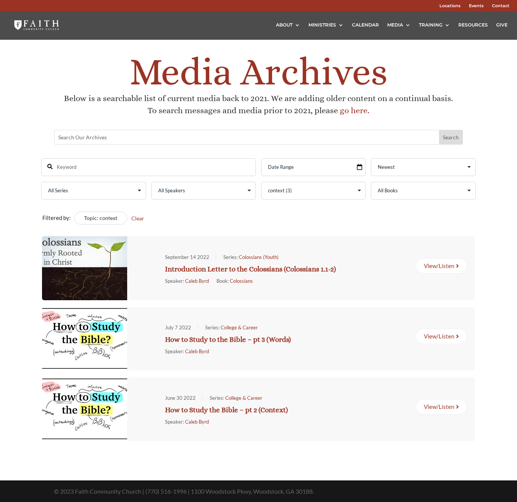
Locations (450, 5)
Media (395, 25)
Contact (500, 5)
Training (430, 25)
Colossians (241, 281)
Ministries (322, 25)
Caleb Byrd (197, 281)
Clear (137, 218)
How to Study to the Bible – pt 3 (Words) (228, 339)
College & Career (239, 327)
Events (476, 5)
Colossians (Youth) (259, 257)
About (284, 25)
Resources (473, 25)
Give (502, 25)
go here (354, 110)
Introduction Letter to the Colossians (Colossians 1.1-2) (250, 269)
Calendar (365, 25)
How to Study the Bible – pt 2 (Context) (226, 410)
